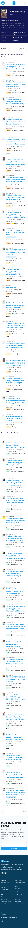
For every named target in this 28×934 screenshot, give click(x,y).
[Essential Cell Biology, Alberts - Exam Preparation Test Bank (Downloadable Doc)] (3, 342)
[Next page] (12, 811)
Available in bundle (11, 237)
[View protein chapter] (14, 290)
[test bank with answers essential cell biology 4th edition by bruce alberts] (3, 754)
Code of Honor (4, 899)
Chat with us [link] (17, 888)
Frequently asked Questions (18, 885)
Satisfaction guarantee (20, 882)
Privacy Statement (13, 917)
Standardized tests (19, 904)
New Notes (17, 899)
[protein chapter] (3, 286)
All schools (17, 896)
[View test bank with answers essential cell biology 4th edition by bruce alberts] (14, 759)
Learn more (14, 844)
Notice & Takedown (5, 904)
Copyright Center (5, 896)
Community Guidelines (6, 901)
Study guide (17, 891)
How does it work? (5, 882)
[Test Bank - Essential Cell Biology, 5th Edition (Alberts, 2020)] (3, 229)
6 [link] (9, 811)
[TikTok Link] (5, 873)
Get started (14, 848)
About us (3, 887)
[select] (23, 48)
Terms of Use (4, 917)
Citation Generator (5, 889)
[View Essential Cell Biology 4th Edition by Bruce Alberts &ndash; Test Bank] (14, 420)
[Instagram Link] (2, 873)
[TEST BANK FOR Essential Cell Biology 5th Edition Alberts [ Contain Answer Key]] (3, 658)
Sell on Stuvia (4, 885)
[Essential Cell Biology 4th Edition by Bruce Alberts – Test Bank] (3, 415)
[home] (14, 3)
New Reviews (18, 901)
